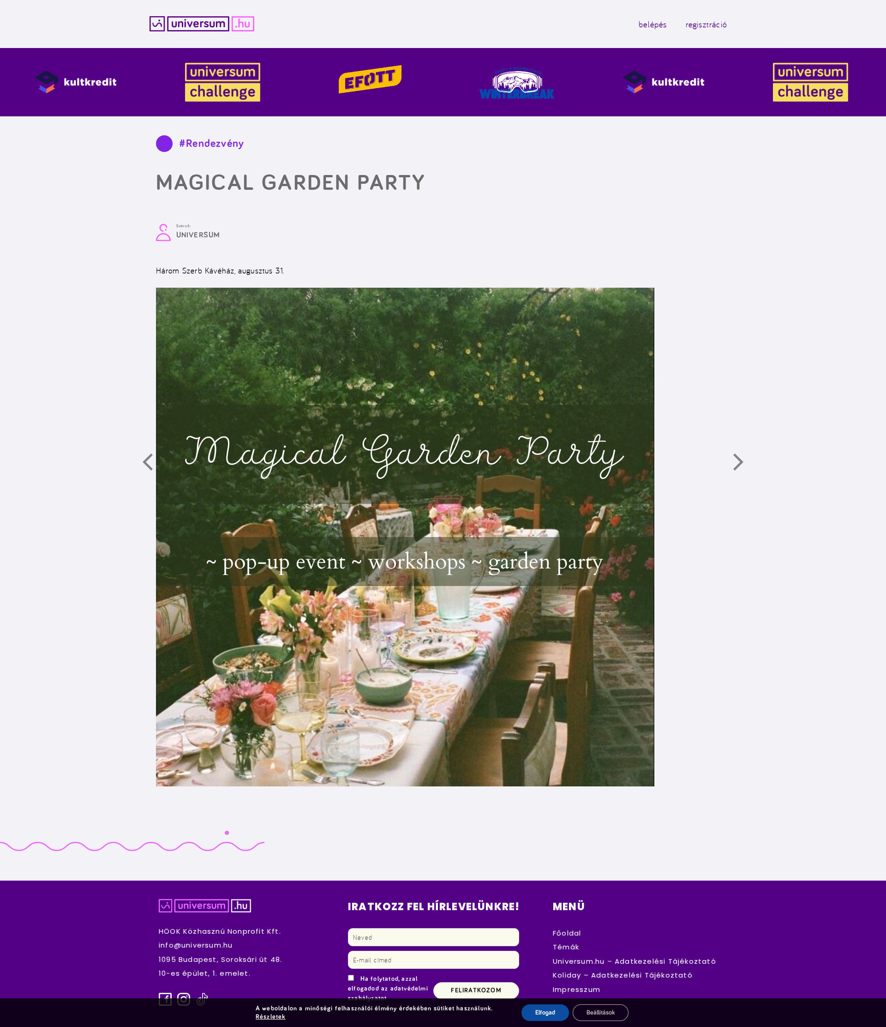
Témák (566, 947)
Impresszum (576, 989)
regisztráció (706, 24)
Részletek (271, 1017)
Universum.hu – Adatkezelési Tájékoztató (634, 961)
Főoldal (567, 933)
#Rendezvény (211, 143)
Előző (153, 463)
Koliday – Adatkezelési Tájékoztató (623, 975)
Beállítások (601, 1012)
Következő (743, 463)
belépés (653, 24)
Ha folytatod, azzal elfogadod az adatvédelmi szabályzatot (388, 989)
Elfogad (545, 1012)
